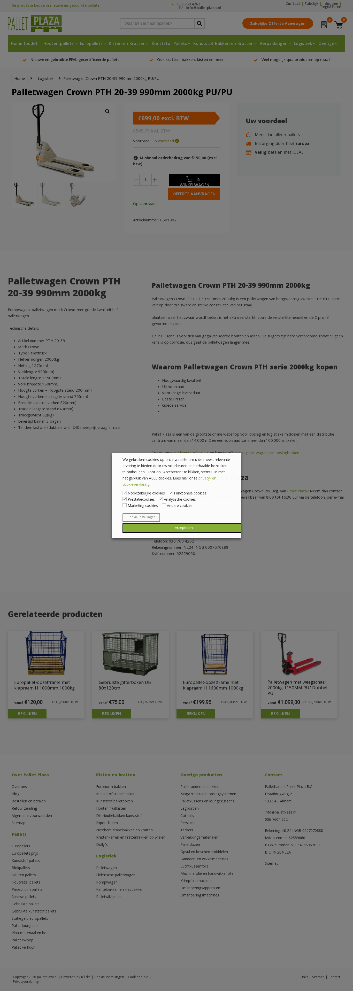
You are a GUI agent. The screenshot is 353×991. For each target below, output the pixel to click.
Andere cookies (180, 506)
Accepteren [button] (184, 528)
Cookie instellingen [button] (141, 517)
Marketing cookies (143, 506)
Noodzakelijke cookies (146, 494)
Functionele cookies (190, 494)
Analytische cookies (180, 500)
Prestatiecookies (141, 500)
